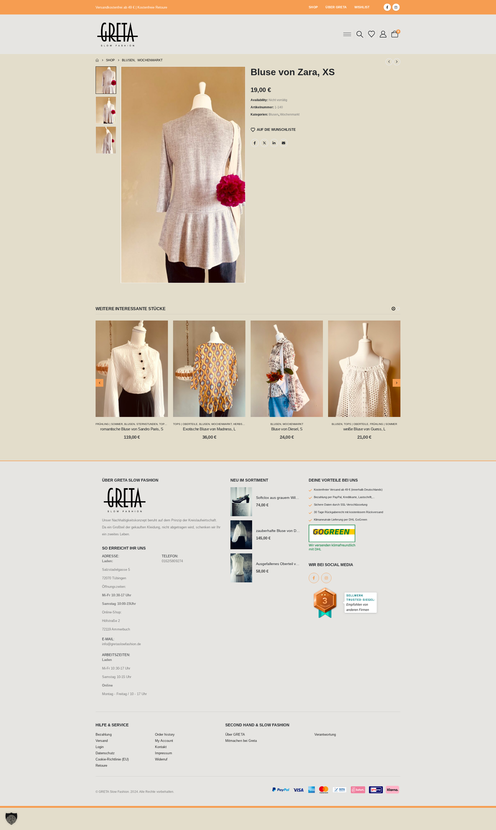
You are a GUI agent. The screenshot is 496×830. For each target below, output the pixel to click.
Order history (165, 757)
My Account (164, 763)
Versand (102, 763)
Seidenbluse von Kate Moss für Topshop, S (364, 451)
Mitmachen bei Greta (241, 763)
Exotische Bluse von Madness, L (131, 429)
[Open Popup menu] (347, 34)
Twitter (264, 143)
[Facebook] (387, 7)
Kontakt (161, 769)
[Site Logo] (118, 34)
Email (284, 143)
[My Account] (383, 34)
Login (100, 769)
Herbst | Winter (167, 424)
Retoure (101, 788)
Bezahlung (104, 757)
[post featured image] (241, 523)
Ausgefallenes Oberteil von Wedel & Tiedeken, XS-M (299, 586)
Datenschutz (105, 775)
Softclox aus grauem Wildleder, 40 (284, 520)
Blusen (273, 114)
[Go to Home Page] (97, 60)
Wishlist (361, 7)
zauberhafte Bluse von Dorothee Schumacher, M (296, 553)
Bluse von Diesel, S (209, 429)
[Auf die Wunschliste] (160, 328)
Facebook (255, 143)
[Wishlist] (371, 34)
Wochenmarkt (289, 114)
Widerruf (161, 781)
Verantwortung (325, 757)
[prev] (389, 61)
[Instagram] (396, 7)
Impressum (163, 775)
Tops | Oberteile (108, 424)
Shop (313, 7)
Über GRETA (336, 7)
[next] (396, 61)
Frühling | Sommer (306, 424)
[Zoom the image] (124, 512)
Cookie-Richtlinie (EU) (112, 781)
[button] (360, 34)
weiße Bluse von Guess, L (287, 429)
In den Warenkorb (136, 412)
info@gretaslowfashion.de (121, 666)
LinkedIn (274, 143)
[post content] (132, 369)
